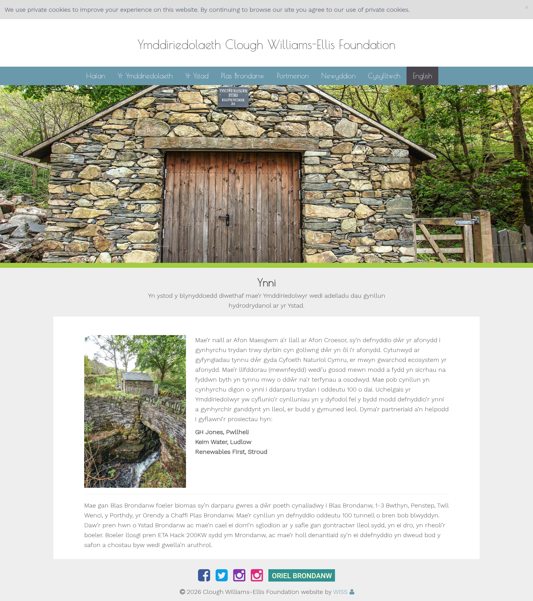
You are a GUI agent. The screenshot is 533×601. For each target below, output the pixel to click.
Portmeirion (293, 75)
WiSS (340, 591)
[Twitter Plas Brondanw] (223, 578)
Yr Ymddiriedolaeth (145, 75)
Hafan (95, 75)
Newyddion (338, 75)
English (422, 76)
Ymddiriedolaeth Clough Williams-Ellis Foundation (266, 44)
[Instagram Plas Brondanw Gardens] (241, 578)
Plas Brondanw (242, 75)
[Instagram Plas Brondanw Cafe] (258, 578)
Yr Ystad (197, 75)
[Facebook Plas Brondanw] (206, 578)
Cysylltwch (384, 75)
